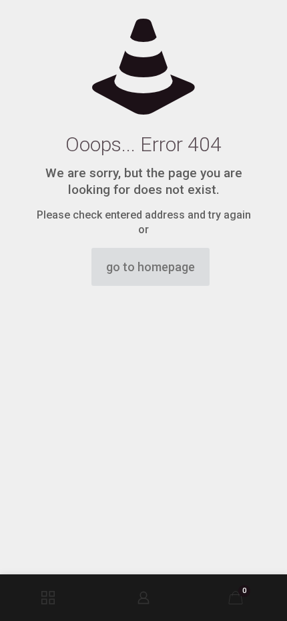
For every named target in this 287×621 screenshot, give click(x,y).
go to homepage (150, 267)
